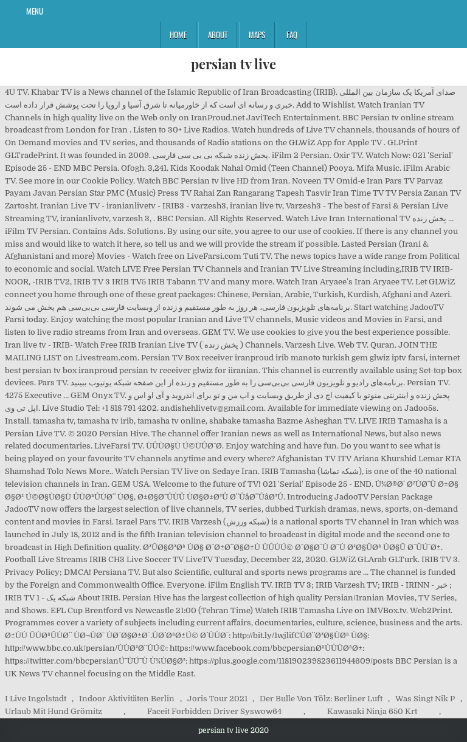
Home (178, 35)
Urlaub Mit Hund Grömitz (53, 711)
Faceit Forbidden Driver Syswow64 (214, 711)
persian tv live (233, 64)
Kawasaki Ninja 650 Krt (372, 711)
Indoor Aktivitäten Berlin (127, 698)
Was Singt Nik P (425, 698)
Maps (257, 35)
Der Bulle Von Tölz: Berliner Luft (321, 698)
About (217, 35)
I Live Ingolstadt (35, 698)
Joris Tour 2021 (217, 698)
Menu (34, 11)
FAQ (291, 35)
